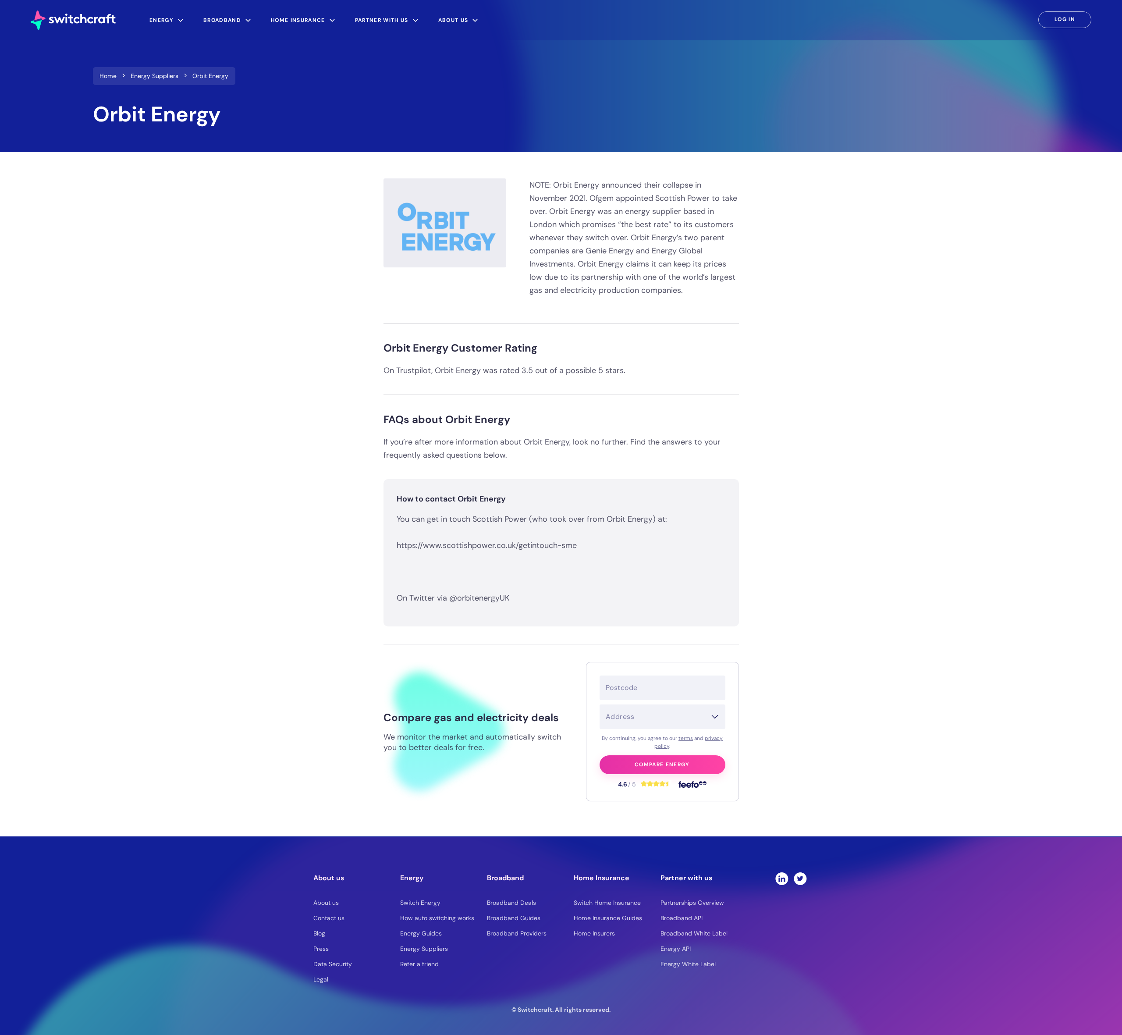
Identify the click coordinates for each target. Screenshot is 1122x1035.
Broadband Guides (513, 918)
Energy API (675, 949)
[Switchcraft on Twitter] (800, 878)
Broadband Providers (517, 933)
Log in (1065, 19)
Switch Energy (420, 903)
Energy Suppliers (424, 949)
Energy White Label (688, 964)
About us (326, 903)
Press (321, 949)
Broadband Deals (511, 903)
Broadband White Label (694, 933)
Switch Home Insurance (607, 903)
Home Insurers (594, 933)
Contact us (328, 918)
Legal (320, 979)
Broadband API (681, 918)
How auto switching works (437, 918)
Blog (319, 933)
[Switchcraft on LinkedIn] (781, 878)
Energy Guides (421, 933)
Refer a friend (419, 964)
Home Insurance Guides (608, 918)
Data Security (332, 964)
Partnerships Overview (692, 903)
